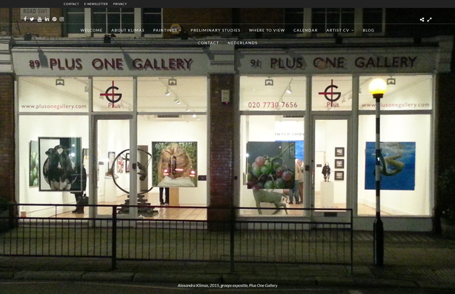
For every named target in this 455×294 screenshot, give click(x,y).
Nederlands (243, 43)
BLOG (368, 30)
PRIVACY (120, 4)
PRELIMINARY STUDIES (215, 30)
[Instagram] (62, 19)
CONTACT (71, 4)
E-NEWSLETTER (96, 4)
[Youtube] (40, 19)
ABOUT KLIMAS (128, 30)
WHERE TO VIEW (267, 30)
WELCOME (92, 30)
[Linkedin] (47, 19)
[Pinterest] (54, 19)
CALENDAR (306, 30)
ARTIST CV (338, 30)
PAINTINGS (165, 30)
